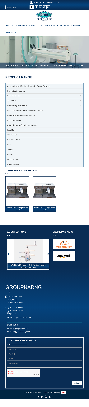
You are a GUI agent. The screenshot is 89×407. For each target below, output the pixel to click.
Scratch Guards (13, 164)
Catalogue (32, 25)
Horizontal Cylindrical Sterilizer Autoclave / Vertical (25, 110)
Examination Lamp (14, 96)
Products (22, 25)
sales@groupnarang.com (20, 332)
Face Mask (11, 130)
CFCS (63, 392)
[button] (8, 254)
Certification (44, 25)
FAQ (60, 25)
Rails (9, 145)
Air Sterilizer (11, 101)
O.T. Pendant (12, 135)
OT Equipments (13, 159)
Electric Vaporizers (14, 120)
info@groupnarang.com (19, 329)
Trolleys (10, 149)
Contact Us (11, 32)
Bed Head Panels (13, 140)
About (14, 25)
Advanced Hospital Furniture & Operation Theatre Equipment (28, 86)
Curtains (10, 154)
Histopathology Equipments (32, 65)
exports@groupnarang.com (20, 317)
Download (75, 25)
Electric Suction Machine (16, 91)
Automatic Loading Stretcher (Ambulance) (22, 125)
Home (8, 25)
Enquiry (66, 25)
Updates (54, 25)
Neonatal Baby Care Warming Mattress (21, 115)
